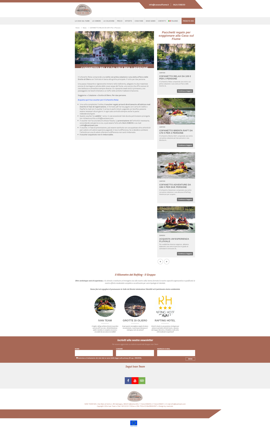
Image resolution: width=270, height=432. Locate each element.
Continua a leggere (185, 91)
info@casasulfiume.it (159, 5)
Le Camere (96, 21)
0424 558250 (179, 5)
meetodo (170, 406)
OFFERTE (128, 21)
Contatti (162, 21)
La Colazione (108, 21)
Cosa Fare (139, 21)
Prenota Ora (188, 21)
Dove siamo (150, 21)
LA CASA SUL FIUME (82, 21)
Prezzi (119, 21)
